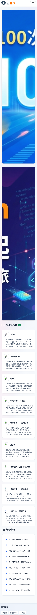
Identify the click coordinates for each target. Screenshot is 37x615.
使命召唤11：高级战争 (19, 489)
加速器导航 (13, 613)
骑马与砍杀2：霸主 (18, 400)
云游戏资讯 (9, 529)
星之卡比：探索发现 (18, 511)
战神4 (12, 445)
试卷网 (4, 613)
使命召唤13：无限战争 (19, 423)
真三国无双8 (15, 356)
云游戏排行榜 (12, 325)
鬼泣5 (12, 334)
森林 (12, 378)
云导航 (23, 613)
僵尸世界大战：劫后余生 (20, 467)
